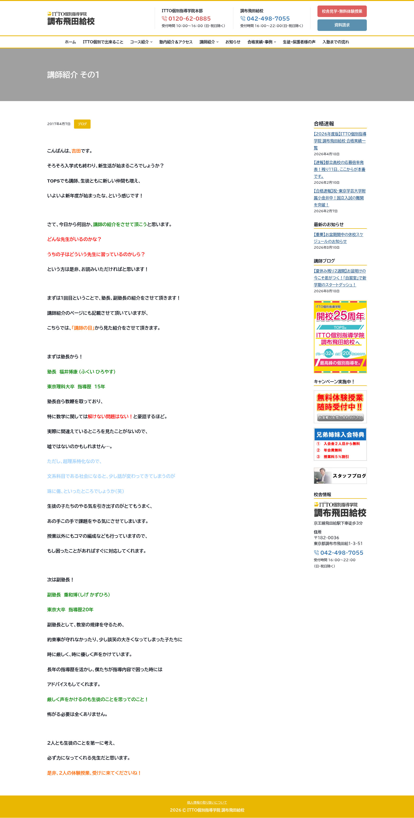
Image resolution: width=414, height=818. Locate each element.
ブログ (82, 124)
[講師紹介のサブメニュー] (216, 42)
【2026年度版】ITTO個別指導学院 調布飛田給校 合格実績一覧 (340, 141)
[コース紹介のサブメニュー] (150, 42)
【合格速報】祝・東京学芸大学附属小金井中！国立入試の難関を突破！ (340, 198)
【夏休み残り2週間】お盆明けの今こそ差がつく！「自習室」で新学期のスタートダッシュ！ (340, 278)
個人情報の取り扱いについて (207, 802)
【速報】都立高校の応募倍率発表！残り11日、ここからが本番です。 (339, 169)
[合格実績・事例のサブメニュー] (274, 42)
